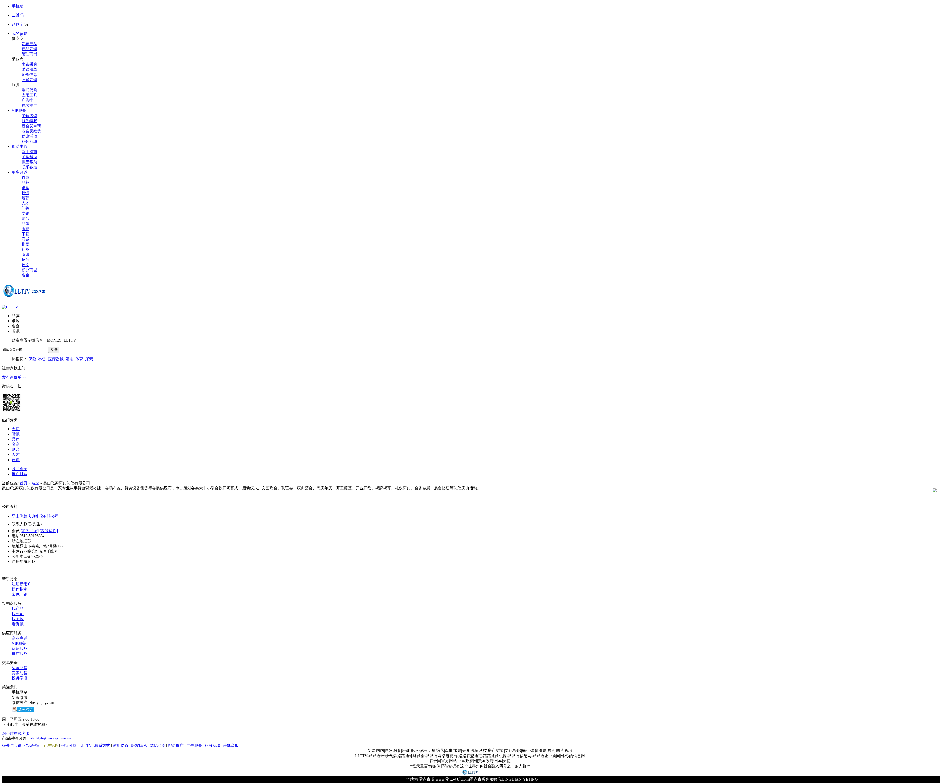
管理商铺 (29, 54)
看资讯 (18, 624)
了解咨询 (29, 116)
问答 (25, 208)
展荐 (25, 198)
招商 (25, 260)
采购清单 (29, 69)
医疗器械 (56, 359)
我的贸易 (19, 33)
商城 (25, 239)
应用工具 (29, 95)
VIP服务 (19, 110)
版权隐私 (139, 745)
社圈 (25, 249)
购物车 (18, 24)
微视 (25, 229)
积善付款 (69, 745)
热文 (25, 265)
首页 (25, 177)
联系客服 (29, 167)
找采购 (18, 619)
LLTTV (85, 745)
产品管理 (29, 49)
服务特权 (29, 121)
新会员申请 (31, 126)
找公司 (18, 614)
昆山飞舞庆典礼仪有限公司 (35, 516)
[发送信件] (49, 531)
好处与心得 (12, 745)
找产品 (18, 608)
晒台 (25, 218)
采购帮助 (29, 157)
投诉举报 (19, 678)
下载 (25, 234)
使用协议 (121, 745)
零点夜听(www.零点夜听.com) (444, 779)
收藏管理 (29, 80)
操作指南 (19, 589)
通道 (16, 460)
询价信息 (29, 74)
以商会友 (19, 469)
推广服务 (19, 654)
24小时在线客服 (15, 733)
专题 (25, 213)
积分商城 (29, 141)
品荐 (25, 182)
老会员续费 (31, 131)
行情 (25, 193)
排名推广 (29, 105)
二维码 (18, 15)
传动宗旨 (32, 745)
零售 (42, 359)
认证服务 (19, 648)
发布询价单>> (14, 377)
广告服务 (194, 745)
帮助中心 (19, 146)
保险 (32, 359)
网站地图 (157, 745)
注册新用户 (21, 584)
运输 (69, 359)
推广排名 (19, 474)
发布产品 (29, 44)
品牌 (25, 224)
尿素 (89, 359)
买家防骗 (19, 668)
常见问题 (19, 594)
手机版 (18, 6)
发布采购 (29, 64)
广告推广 (29, 100)
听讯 (25, 254)
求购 (25, 188)
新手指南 (29, 152)
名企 (25, 275)
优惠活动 (29, 136)
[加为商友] (30, 531)
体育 (79, 359)
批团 (25, 244)
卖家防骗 (19, 673)
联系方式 (102, 745)
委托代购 (29, 90)
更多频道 (19, 172)
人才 (25, 203)
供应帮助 (29, 162)
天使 (16, 429)
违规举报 (231, 745)
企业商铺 (19, 638)
